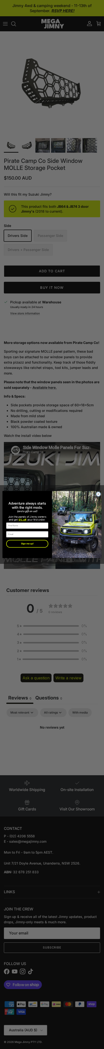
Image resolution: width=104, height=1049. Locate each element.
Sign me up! (27, 543)
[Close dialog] (98, 494)
